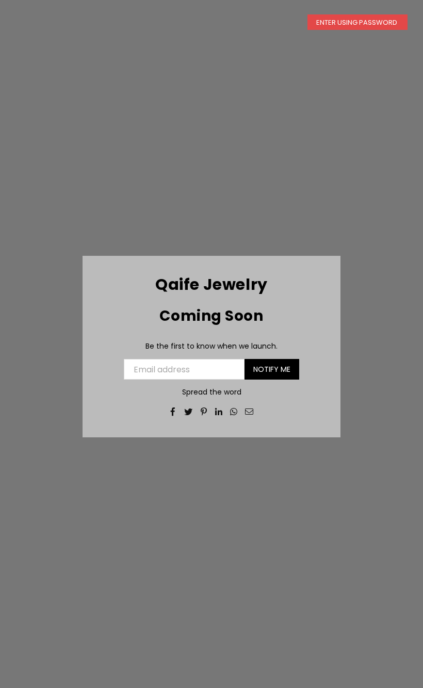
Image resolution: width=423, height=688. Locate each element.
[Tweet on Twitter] (188, 411)
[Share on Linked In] (219, 411)
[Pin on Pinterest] (204, 411)
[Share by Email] (249, 411)
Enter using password (357, 22)
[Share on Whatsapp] (234, 411)
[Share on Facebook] (173, 411)
